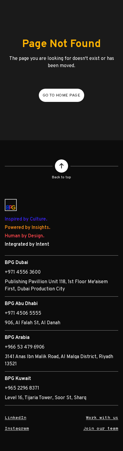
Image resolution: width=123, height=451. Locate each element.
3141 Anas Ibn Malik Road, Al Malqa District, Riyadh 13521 (59, 360)
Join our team (100, 428)
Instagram (17, 428)
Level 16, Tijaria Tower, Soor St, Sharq (45, 398)
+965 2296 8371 (22, 388)
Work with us (102, 417)
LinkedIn (15, 417)
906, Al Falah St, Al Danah (32, 323)
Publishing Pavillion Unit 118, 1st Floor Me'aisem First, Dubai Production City (56, 285)
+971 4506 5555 (23, 313)
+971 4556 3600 (23, 272)
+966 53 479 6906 (24, 347)
